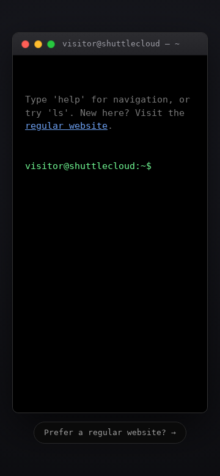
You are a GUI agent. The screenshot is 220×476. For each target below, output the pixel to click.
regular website (66, 125)
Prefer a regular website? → (110, 432)
